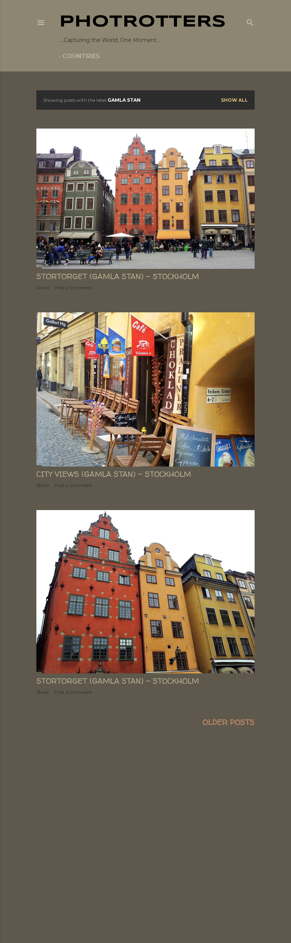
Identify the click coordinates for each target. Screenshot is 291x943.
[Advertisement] (145, 799)
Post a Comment (73, 287)
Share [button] (42, 287)
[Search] (250, 21)
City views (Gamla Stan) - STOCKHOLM (113, 474)
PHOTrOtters (142, 22)
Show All (234, 100)
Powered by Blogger (151, 894)
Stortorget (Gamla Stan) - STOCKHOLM (117, 276)
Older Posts (229, 722)
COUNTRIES (81, 56)
